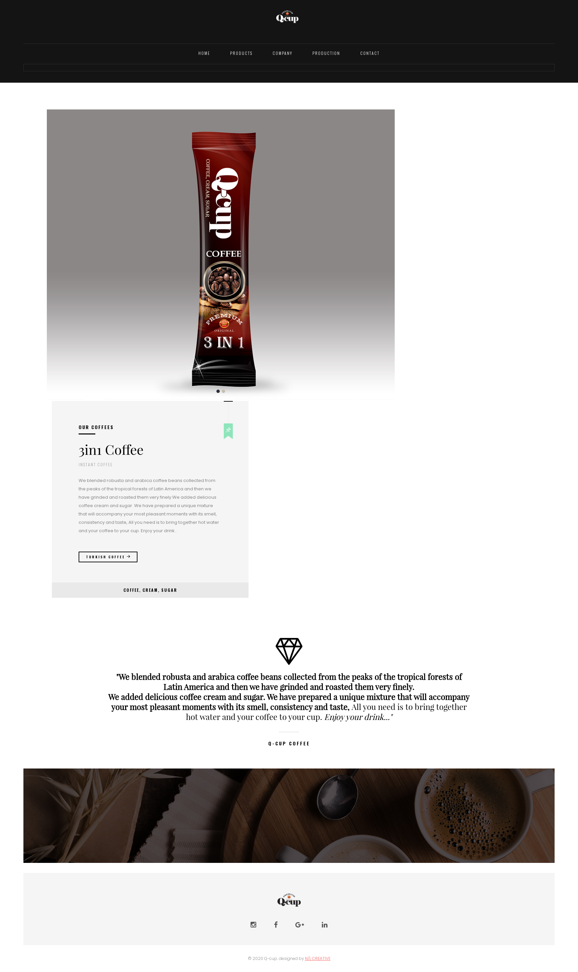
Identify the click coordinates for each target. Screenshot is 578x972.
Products (241, 53)
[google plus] (299, 924)
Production (326, 53)
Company (282, 53)
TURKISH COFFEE (105, 556)
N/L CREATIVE (317, 958)
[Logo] (289, 898)
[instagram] (253, 924)
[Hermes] (287, 20)
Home (204, 53)
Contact (370, 53)
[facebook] (276, 924)
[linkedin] (324, 924)
